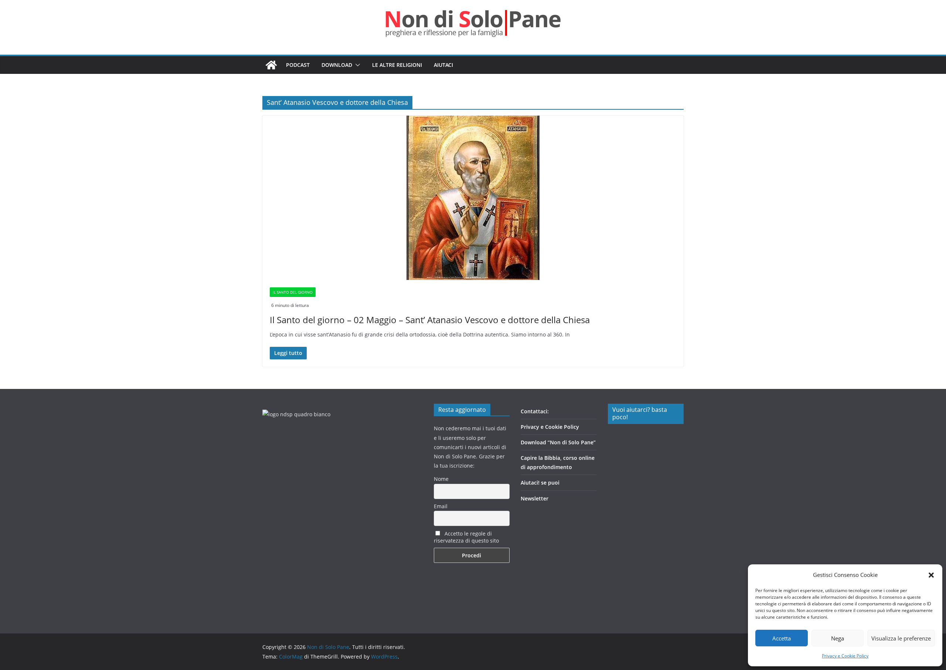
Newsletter (534, 498)
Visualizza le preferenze (901, 638)
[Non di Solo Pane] (271, 65)
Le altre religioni (397, 64)
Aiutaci (443, 64)
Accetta (781, 638)
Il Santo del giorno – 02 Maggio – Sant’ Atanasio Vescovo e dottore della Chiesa (430, 320)
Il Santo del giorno (293, 292)
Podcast (298, 64)
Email (441, 506)
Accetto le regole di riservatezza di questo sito (466, 537)
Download (336, 64)
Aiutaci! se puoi (540, 482)
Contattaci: (535, 411)
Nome (441, 478)
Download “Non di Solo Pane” (558, 442)
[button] (931, 575)
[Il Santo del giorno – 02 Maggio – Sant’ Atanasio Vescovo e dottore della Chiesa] (473, 198)
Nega (837, 638)
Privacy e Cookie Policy (845, 656)
